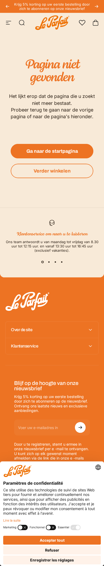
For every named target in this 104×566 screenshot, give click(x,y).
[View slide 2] (49, 262)
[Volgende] (96, 6)
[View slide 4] (61, 262)
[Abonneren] (80, 427)
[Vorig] (7, 6)
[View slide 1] (42, 262)
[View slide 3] (55, 262)
